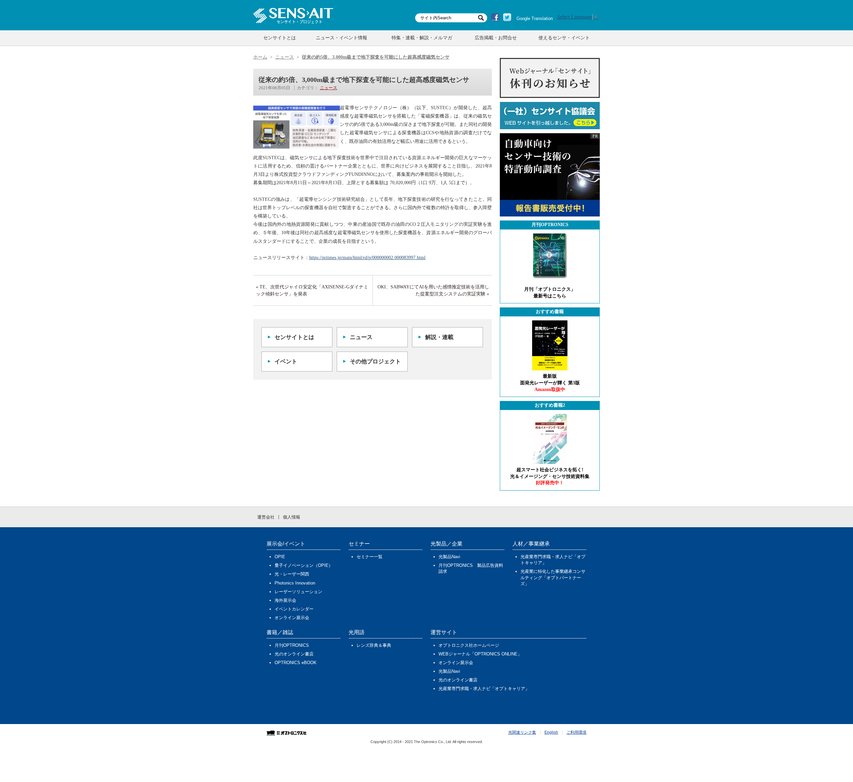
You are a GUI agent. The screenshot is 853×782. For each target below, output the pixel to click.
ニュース (328, 87)
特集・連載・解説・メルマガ (422, 37)
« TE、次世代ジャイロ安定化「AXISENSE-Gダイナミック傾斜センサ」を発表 (312, 290)
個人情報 (291, 517)
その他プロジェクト (375, 361)
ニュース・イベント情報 (341, 37)
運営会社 (266, 517)
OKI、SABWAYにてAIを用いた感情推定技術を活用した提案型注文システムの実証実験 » (433, 290)
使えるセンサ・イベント (564, 37)
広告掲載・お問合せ (496, 37)
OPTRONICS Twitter (507, 17)
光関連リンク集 (522, 732)
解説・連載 (439, 337)
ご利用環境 (576, 732)
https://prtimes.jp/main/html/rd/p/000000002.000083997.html (367, 257)
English (551, 732)
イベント (286, 361)
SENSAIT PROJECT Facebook (495, 17)
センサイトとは (279, 37)
